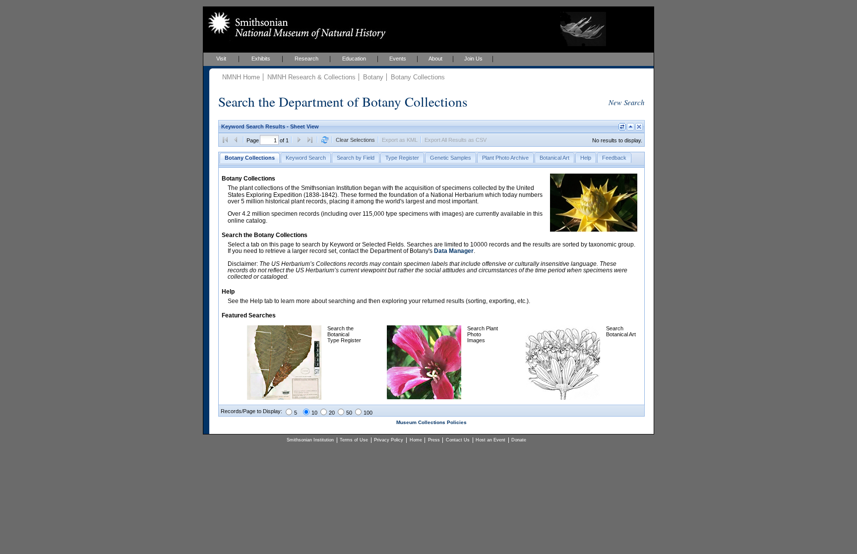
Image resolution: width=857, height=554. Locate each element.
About (435, 59)
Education (354, 59)
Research (306, 59)
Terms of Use (354, 439)
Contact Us (458, 439)
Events (397, 59)
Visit (221, 59)
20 (332, 413)
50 (349, 413)
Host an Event (490, 439)
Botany (373, 77)
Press (434, 439)
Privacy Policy (388, 439)
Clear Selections (355, 140)
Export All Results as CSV (456, 140)
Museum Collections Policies (431, 422)
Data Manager (454, 250)
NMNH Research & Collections (311, 77)
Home (416, 439)
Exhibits (260, 59)
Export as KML (400, 140)
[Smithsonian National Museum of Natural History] (294, 25)
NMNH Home (241, 77)
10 (314, 413)
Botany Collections (418, 77)
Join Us (473, 59)
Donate (518, 439)
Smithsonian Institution (310, 439)
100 (368, 413)
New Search (626, 102)
